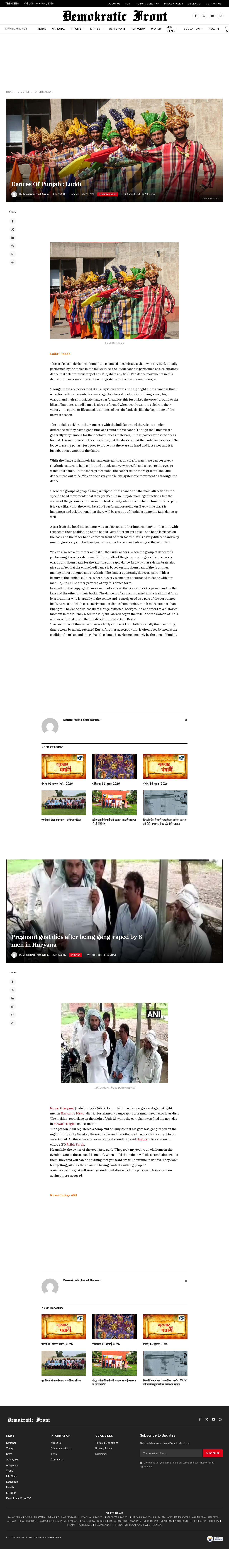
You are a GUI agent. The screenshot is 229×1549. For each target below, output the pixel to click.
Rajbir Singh (75, 1144)
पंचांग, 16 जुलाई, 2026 (155, 783)
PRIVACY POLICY (173, 3)
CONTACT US (213, 3)
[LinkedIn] (12, 237)
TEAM (128, 3)
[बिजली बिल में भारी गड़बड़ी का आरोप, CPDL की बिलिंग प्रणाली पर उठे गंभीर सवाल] (165, 802)
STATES (95, 28)
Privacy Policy (206, 1462)
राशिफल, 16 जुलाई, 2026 (106, 783)
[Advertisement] (114, 62)
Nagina (71, 1124)
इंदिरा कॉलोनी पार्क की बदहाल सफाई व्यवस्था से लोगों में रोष (114, 822)
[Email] (12, 254)
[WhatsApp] (12, 245)
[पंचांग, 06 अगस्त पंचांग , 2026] (64, 766)
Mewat (54, 1108)
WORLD (156, 28)
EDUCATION (192, 28)
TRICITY (76, 28)
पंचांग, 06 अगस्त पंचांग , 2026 (39, 3)
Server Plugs (54, 1537)
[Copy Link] (12, 262)
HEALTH (213, 28)
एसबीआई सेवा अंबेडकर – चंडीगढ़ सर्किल (61, 820)
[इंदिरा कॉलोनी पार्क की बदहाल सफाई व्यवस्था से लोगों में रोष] (114, 802)
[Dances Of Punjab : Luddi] (114, 150)
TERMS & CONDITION (148, 3)
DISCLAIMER (194, 3)
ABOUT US (114, 3)
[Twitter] (12, 229)
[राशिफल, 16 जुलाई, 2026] (114, 766)
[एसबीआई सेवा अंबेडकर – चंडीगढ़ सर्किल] (64, 802)
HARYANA (75, 955)
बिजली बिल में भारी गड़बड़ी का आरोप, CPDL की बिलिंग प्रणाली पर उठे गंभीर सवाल (165, 822)
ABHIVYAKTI (117, 28)
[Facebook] (12, 221)
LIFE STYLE (171, 28)
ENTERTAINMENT (108, 194)
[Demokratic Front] (114, 15)
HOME (42, 28)
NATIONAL (58, 28)
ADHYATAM (138, 28)
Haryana (67, 1108)
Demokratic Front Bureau (36, 194)
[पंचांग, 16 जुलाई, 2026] (165, 766)
